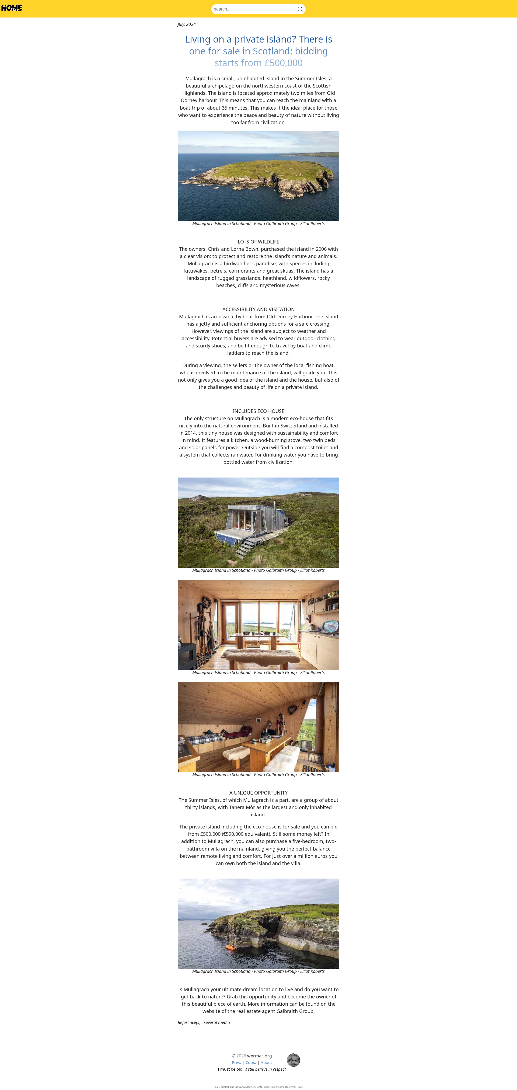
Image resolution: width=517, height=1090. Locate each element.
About (266, 1062)
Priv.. (236, 1062)
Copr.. (251, 1062)
